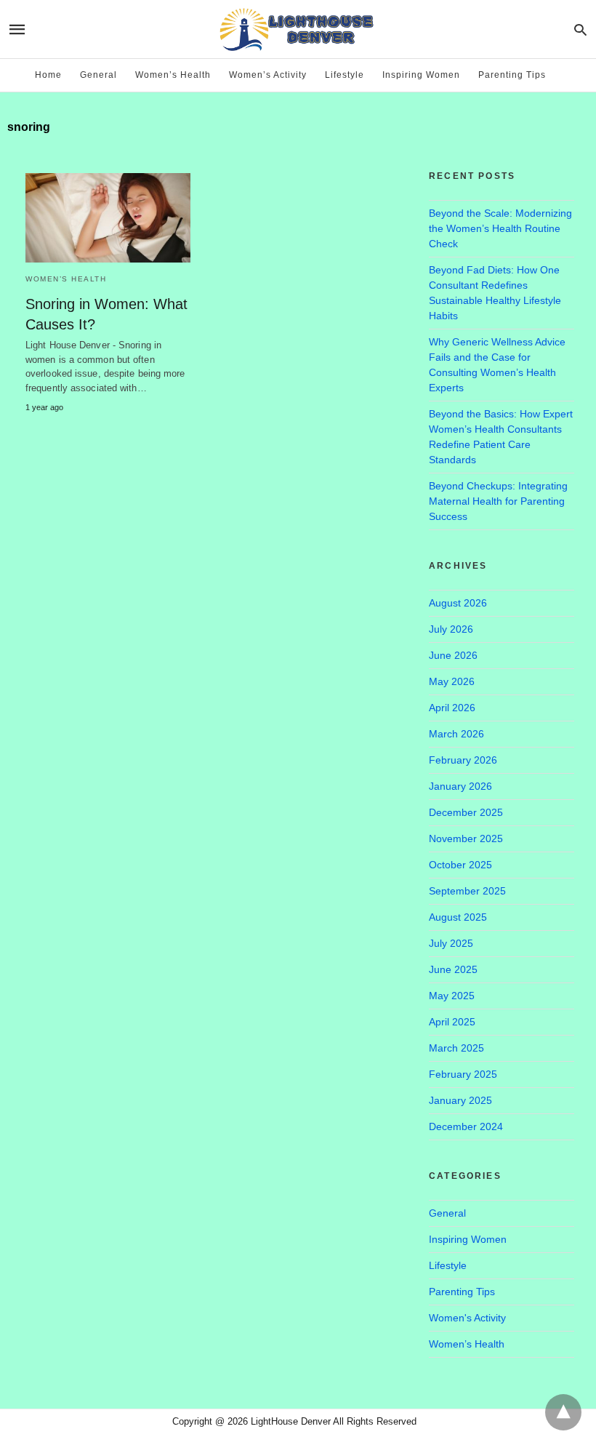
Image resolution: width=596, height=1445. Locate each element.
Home (48, 75)
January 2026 (460, 786)
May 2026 (452, 681)
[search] (580, 29)
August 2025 (458, 917)
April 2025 (452, 1022)
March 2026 (456, 734)
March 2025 (456, 1048)
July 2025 (451, 943)
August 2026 (458, 603)
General (98, 75)
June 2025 (453, 969)
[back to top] (563, 1412)
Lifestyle (344, 75)
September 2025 (467, 891)
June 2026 (453, 655)
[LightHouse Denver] (297, 28)
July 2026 (451, 629)
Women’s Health (173, 75)
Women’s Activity (268, 75)
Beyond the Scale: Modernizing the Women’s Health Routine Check (500, 228)
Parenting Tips (512, 75)
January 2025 (460, 1100)
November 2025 (466, 838)
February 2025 (463, 1074)
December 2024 (466, 1126)
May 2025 (452, 995)
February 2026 (463, 760)
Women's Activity (467, 1318)
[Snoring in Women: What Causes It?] (107, 218)
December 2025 (466, 812)
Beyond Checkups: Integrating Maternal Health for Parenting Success (498, 501)
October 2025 (460, 864)
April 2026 (452, 707)
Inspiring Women (421, 75)
